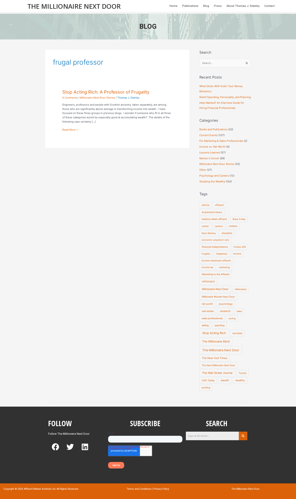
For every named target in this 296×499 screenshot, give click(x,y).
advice (205, 205)
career (205, 226)
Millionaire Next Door (215, 289)
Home (173, 6)
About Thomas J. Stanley (243, 6)
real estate (208, 311)
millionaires (240, 289)
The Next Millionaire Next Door (218, 365)
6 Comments (70, 97)
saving (232, 318)
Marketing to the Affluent (216, 274)
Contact (269, 6)
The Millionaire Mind (216, 341)
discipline (227, 233)
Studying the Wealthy (212, 181)
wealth (225, 380)
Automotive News (212, 212)
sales (239, 311)
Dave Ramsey (209, 233)
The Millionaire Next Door (74, 6)
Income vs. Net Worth (212, 146)
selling (205, 325)
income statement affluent (216, 260)
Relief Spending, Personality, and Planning (225, 97)
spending (219, 325)
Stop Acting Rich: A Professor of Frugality (105, 92)
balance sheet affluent (214, 219)
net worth (207, 303)
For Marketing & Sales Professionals (221, 140)
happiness (221, 253)
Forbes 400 (240, 246)
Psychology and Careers (214, 175)
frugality (206, 253)
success (237, 333)
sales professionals (212, 318)
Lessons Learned (209, 152)
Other (202, 169)
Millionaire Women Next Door (218, 296)
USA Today (208, 380)
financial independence (215, 246)
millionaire (208, 281)
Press (218, 6)
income (237, 253)
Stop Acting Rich (214, 333)
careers (219, 226)
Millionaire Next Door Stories (97, 97)
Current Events (208, 135)
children (233, 226)
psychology (226, 303)
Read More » (70, 129)
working (206, 387)
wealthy (240, 380)
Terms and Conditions (139, 488)
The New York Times (214, 358)
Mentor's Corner (209, 158)
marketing (224, 267)
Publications (190, 6)
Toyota (242, 373)
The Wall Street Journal (217, 373)
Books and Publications (213, 129)
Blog (206, 6)
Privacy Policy (161, 488)
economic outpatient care (215, 239)
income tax (207, 267)
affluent (219, 205)
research (225, 311)
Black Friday (239, 219)
